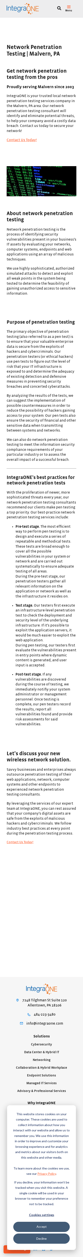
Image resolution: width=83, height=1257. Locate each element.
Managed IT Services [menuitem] (41, 1083)
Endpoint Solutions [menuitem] (41, 1075)
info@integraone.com (44, 1023)
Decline (41, 1238)
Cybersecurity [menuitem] (41, 1044)
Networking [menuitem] (41, 1060)
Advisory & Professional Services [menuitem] (41, 1091)
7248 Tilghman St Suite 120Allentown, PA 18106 (44, 1002)
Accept (42, 1226)
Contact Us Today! (22, 140)
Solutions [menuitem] (41, 1036)
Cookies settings (41, 1215)
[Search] (59, 9)
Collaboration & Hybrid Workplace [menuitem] (41, 1067)
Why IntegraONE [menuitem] (41, 1103)
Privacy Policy (46, 1173)
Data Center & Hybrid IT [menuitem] (41, 1052)
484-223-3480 (45, 1014)
